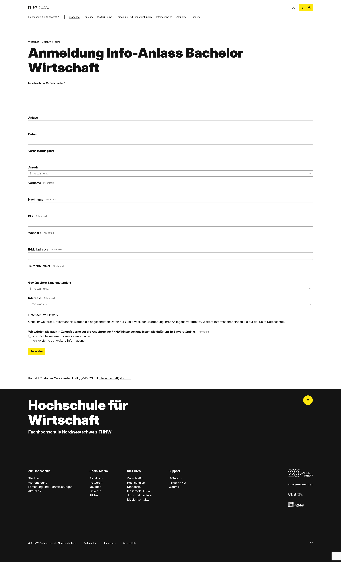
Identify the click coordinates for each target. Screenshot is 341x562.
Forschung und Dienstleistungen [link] (50, 486)
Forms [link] (57, 41)
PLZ (37, 216)
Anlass (33, 117)
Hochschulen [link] (136, 482)
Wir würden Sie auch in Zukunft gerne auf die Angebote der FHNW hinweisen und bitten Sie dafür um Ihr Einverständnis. (118, 331)
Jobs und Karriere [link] (139, 495)
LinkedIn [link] (95, 491)
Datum (32, 134)
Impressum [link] (110, 543)
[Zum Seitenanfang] (308, 400)
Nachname (42, 199)
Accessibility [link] (129, 543)
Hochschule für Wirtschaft (42, 17)
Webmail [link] (174, 486)
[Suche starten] (309, 7)
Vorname (41, 183)
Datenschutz (275, 321)
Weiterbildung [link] (37, 482)
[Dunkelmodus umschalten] (302, 7)
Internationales (164, 17)
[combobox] (30, 173)
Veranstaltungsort (41, 150)
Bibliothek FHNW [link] (138, 491)
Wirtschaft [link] (33, 41)
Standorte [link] (134, 486)
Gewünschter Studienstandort (49, 282)
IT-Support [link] (176, 478)
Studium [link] (46, 41)
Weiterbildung (104, 17)
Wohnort (41, 233)
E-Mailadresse (45, 249)
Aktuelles (181, 17)
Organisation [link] (135, 478)
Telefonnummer (46, 266)
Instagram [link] (96, 482)
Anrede (33, 167)
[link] (39, 7)
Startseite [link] (74, 17)
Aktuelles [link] (34, 491)
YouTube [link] (95, 486)
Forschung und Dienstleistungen (134, 17)
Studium (88, 17)
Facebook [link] (96, 478)
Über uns (195, 17)
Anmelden (37, 351)
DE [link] (293, 7)
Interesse (41, 298)
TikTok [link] (94, 495)
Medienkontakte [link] (138, 499)
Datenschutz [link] (91, 543)
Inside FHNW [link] (177, 482)
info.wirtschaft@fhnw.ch (115, 378)
